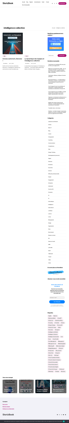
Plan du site (5, 404)
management (61, 341)
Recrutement (51, 232)
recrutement (58, 350)
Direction (50, 161)
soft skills (50, 247)
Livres (27, 56)
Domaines (50, 164)
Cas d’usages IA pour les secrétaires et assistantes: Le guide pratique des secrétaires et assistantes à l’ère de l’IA (56, 87)
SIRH (49, 244)
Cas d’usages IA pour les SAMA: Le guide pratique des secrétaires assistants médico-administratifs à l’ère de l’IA (57, 93)
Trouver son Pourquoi (53, 369)
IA (48, 195)
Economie (50, 167)
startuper (57, 355)
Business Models (52, 318)
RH (49, 238)
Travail (49, 256)
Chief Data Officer (59, 320)
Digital (49, 158)
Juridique (50, 210)
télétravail (62, 369)
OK (63, 421)
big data (55, 315)
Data (49, 149)
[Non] (67, 421)
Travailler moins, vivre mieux (54, 108)
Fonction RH (50, 189)
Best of (49, 127)
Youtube (57, 371)
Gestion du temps (52, 327)
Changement (51, 136)
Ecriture (50, 170)
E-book (47, 2)
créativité (57, 322)
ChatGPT (60, 318)
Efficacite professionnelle (53, 173)
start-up (50, 355)
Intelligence (50, 204)
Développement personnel (54, 155)
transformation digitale (53, 366)
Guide (43, 2)
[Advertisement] (34, 15)
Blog (27, 2)
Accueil (23, 2)
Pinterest (61, 348)
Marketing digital (62, 343)
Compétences (51, 146)
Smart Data (51, 352)
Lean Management (52, 341)
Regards (31, 2)
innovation (51, 329)
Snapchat (58, 352)
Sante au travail (51, 241)
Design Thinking (51, 152)
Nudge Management (53, 348)
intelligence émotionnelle (54, 336)
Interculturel (51, 207)
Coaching (50, 140)
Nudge (49, 222)
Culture (63, 322)
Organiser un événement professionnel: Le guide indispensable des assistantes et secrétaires (57, 98)
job (62, 336)
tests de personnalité (53, 362)
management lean (52, 343)
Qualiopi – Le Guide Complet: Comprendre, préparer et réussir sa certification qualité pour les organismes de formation (57, 112)
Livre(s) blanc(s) (37, 2)
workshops (51, 371)
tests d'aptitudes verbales (54, 357)
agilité (50, 315)
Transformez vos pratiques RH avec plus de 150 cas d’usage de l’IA (56, 65)
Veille (49, 259)
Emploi (49, 176)
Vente (49, 262)
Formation (50, 192)
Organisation (51, 226)
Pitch (49, 229)
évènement (50, 186)
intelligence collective (53, 334)
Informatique (51, 201)
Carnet (49, 133)
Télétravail (50, 253)
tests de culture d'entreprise (55, 359)
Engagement (51, 179)
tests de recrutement (53, 364)
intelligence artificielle (53, 332)
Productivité (51, 350)
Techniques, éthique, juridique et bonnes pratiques (57, 76)
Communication (51, 143)
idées (60, 327)
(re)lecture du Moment (53, 121)
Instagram (58, 329)
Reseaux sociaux (51, 235)
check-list (51, 320)
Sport (49, 250)
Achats (49, 124)
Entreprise (50, 183)
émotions (63, 371)
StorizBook (8, 3)
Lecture (50, 213)
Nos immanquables (26, 4)
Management (51, 219)
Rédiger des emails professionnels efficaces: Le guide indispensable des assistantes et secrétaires (56, 103)
